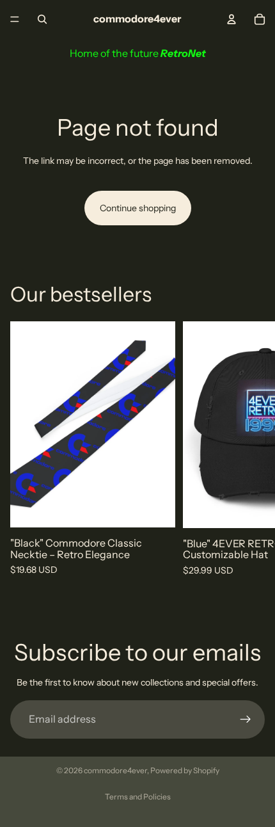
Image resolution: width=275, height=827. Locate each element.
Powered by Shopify (184, 770)
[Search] (42, 19)
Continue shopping (138, 208)
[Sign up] (245, 719)
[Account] (231, 19)
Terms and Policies (138, 796)
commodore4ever (115, 770)
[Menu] (14, 19)
